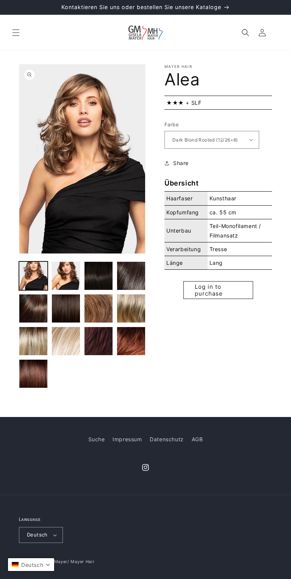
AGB (197, 439)
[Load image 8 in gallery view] (131, 308)
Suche (96, 439)
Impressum (127, 439)
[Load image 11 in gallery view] (98, 341)
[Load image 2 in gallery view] (66, 275)
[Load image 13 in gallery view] (33, 373)
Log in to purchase (209, 290)
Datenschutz (167, 439)
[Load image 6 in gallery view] (66, 308)
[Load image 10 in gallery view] (66, 341)
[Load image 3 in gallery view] (98, 275)
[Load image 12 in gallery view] (131, 341)
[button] (16, 32)
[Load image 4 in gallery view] (131, 275)
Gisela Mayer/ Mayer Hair (67, 561)
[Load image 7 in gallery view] (98, 308)
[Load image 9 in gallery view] (33, 341)
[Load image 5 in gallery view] (33, 308)
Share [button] (181, 163)
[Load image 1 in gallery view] (33, 275)
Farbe (171, 124)
